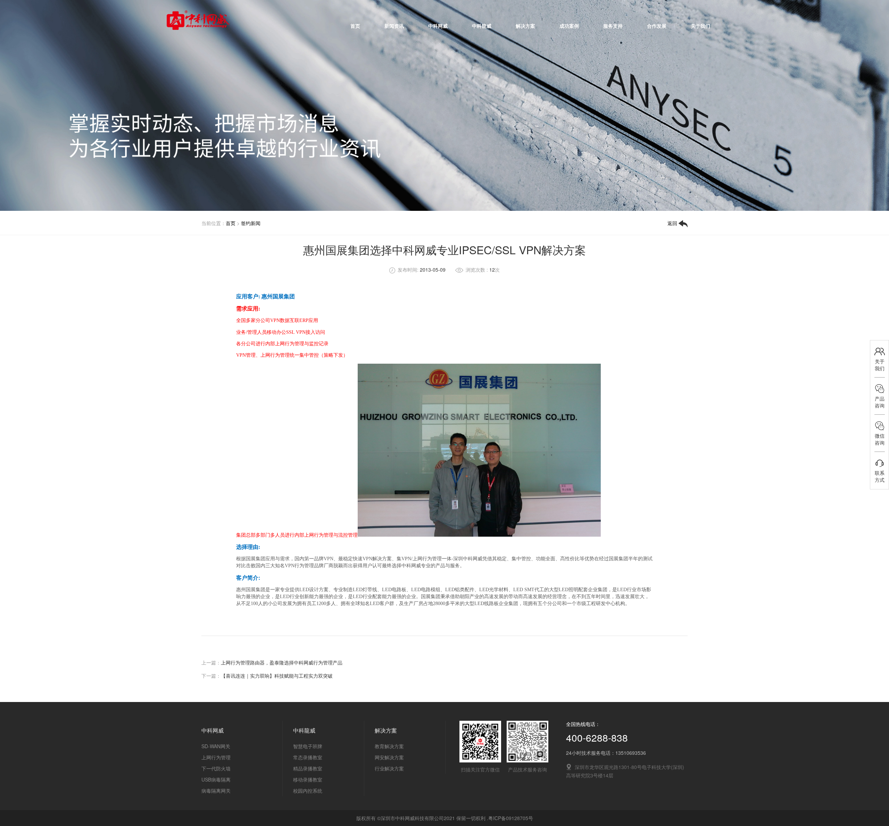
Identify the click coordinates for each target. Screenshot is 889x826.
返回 (673, 223)
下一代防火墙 (216, 768)
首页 (230, 223)
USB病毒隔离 (216, 779)
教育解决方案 (389, 746)
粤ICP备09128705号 (510, 818)
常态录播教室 (307, 757)
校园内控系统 (307, 790)
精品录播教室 (307, 768)
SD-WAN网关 (215, 746)
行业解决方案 (389, 768)
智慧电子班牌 (307, 746)
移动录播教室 (307, 779)
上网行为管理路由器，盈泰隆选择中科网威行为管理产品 (281, 662)
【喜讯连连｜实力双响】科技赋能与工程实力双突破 (277, 675)
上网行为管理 (216, 757)
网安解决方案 (389, 757)
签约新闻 (250, 223)
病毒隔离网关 (216, 790)
